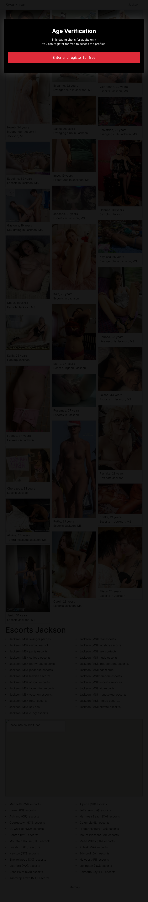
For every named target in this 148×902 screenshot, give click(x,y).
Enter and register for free (74, 57)
